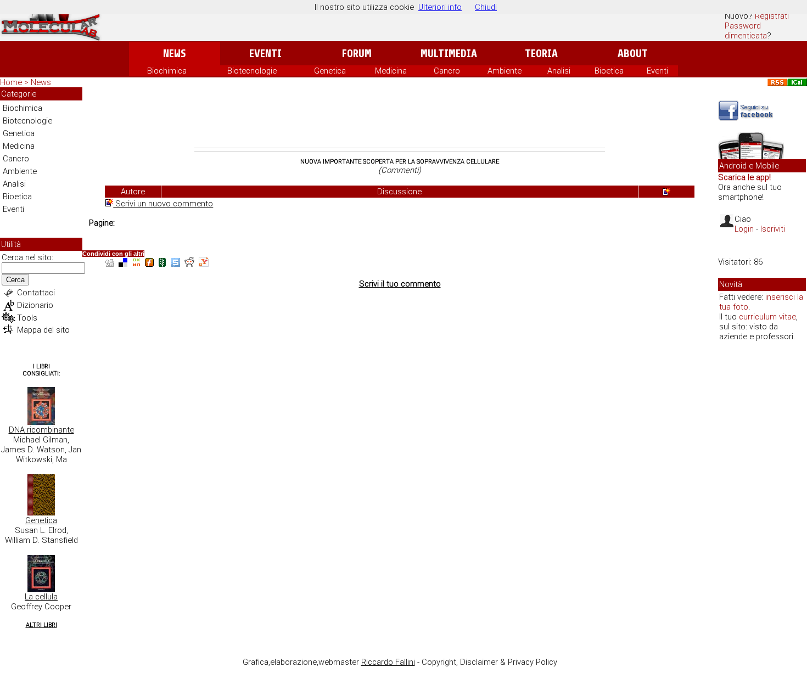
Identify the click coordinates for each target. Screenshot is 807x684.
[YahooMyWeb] (204, 263)
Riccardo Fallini (388, 662)
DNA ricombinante (41, 430)
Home (11, 82)
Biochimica (167, 71)
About (633, 53)
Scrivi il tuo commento (400, 284)
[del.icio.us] (123, 263)
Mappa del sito (43, 330)
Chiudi (486, 7)
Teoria (541, 53)
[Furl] (149, 263)
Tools (27, 318)
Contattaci (36, 293)
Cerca (15, 280)
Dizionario (35, 305)
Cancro (447, 71)
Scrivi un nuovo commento (163, 204)
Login (744, 229)
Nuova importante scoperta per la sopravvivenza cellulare (399, 161)
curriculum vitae (767, 317)
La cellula (41, 597)
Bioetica (609, 71)
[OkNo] (136, 263)
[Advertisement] (399, 117)
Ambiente (504, 71)
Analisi (558, 71)
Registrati (772, 16)
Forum (356, 53)
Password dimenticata (746, 31)
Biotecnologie (252, 71)
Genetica (330, 71)
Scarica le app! (744, 177)
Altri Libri (41, 625)
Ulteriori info (440, 7)
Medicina (391, 71)
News (174, 53)
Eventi (265, 53)
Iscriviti (772, 229)
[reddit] (189, 263)
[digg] (109, 263)
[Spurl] (175, 263)
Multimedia (449, 53)
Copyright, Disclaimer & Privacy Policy (489, 662)
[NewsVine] (162, 263)
